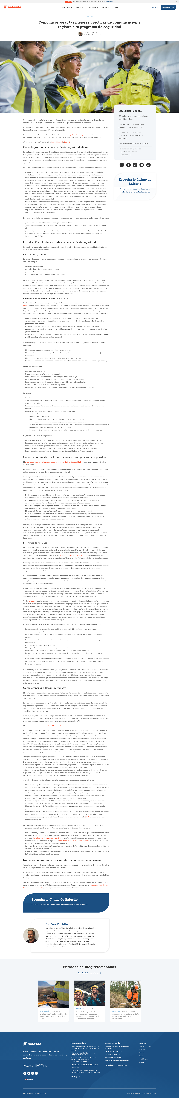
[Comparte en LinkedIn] (135, 165)
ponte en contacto (36, 888)
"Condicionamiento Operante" (71, 555)
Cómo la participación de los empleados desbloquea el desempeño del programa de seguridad (85, 1048)
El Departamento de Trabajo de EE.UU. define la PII (44, 726)
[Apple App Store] (28, 1066)
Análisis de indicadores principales (117, 1060)
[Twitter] (28, 1073)
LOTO (87, 817)
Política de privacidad (134, 1093)
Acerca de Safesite (145, 1046)
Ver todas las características (116, 1065)
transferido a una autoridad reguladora (74, 841)
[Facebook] (24, 1073)
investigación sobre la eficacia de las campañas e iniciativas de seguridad (53, 462)
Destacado (89, 17)
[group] (53, 1001)
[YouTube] (32, 1073)
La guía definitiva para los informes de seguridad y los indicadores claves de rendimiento (84, 1066)
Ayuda (141, 1062)
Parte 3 (67, 142)
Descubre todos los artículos (88, 973)
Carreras (142, 1050)
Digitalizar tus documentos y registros (47, 838)
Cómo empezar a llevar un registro (133, 144)
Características (64, 7)
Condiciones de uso (149, 1093)
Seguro (117, 7)
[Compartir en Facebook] (122, 165)
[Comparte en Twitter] (128, 165)
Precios (141, 1056)
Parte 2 (60, 142)
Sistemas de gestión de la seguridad (74, 135)
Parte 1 (54, 142)
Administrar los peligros (113, 1057)
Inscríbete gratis (168, 7)
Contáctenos (143, 1059)
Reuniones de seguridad (113, 1051)
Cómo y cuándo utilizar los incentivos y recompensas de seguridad (131, 135)
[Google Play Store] (42, 1066)
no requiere (32, 601)
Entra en (155, 7)
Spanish (30, 1079)
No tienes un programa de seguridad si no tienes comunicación (130, 152)
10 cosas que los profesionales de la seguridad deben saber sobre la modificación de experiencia (83, 1059)
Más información (108, 1)
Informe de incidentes (112, 1054)
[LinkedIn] (36, 1073)
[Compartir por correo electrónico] (141, 165)
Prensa (141, 1053)
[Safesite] (12, 7)
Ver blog (74, 1077)
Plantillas (79, 7)
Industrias (92, 7)
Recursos (105, 7)
